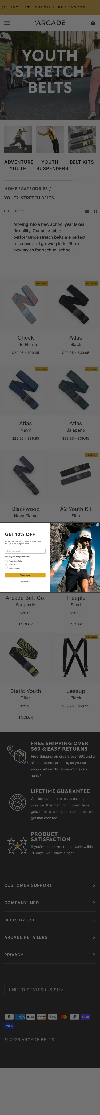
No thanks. (25, 582)
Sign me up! (25, 575)
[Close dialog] (98, 525)
